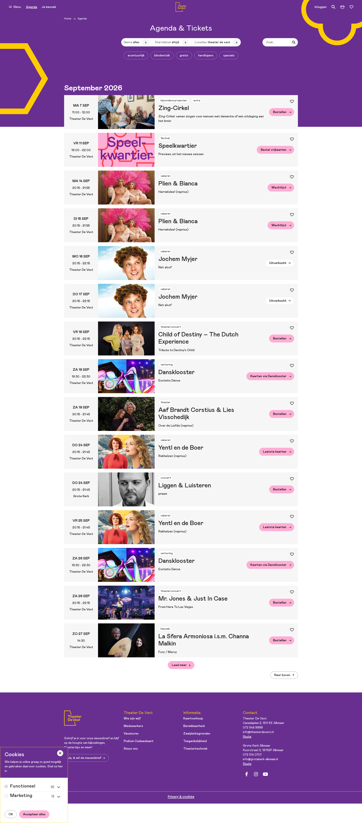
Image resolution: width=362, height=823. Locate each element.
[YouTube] (265, 774)
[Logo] (72, 719)
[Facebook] (246, 774)
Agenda (31, 6)
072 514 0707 (252, 754)
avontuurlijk (136, 55)
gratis (184, 55)
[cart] (342, 7)
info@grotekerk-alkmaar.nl (260, 759)
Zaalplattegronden (196, 733)
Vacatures (131, 733)
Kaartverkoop (193, 718)
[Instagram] (255, 774)
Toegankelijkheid (195, 741)
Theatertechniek (195, 748)
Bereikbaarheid (194, 726)
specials (229, 55)
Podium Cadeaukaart (138, 741)
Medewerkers (133, 726)
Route (247, 736)
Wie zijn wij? (132, 718)
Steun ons (131, 748)
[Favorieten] (351, 7)
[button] (15, 7)
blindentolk (162, 55)
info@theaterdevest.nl (258, 732)
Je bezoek (49, 6)
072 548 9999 (253, 727)
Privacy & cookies (181, 796)
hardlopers (205, 55)
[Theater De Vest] (181, 7)
